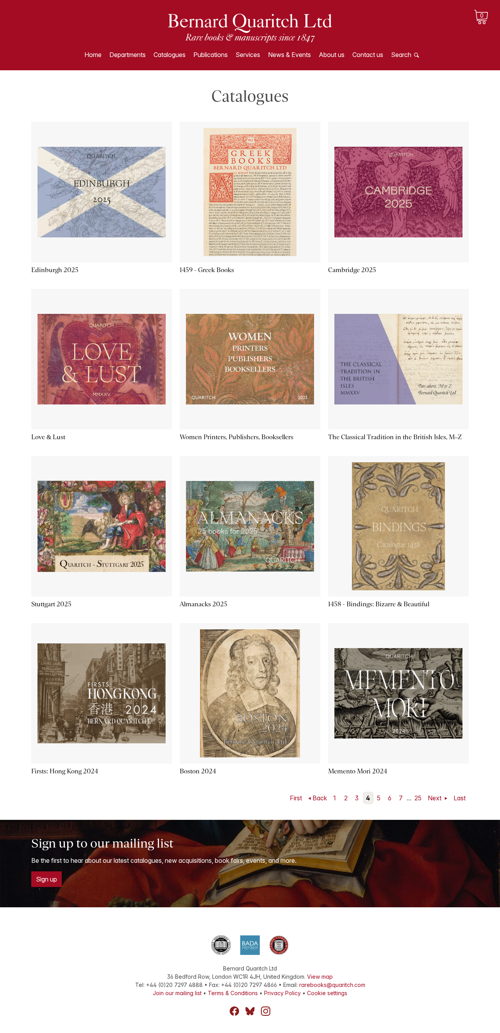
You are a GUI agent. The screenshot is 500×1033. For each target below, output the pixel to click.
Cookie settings (327, 993)
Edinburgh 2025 (55, 270)
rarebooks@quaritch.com (332, 984)
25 (417, 798)
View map (320, 976)
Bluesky (250, 1011)
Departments (127, 55)
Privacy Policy (282, 993)
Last (460, 798)
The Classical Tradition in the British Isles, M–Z (395, 437)
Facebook (234, 1011)
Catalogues (170, 55)
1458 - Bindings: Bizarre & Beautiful (378, 604)
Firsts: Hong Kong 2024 (64, 771)
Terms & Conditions (233, 993)
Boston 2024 (198, 771)
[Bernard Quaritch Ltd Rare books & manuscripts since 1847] (250, 27)
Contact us (367, 55)
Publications (210, 55)
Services (248, 55)
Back (319, 798)
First (296, 798)
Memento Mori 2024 (357, 771)
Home (93, 55)
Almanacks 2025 (203, 604)
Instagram (265, 1011)
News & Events (289, 55)
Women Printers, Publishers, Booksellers (236, 437)
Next (435, 798)
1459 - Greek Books (207, 270)
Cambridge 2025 (352, 270)
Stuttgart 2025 (51, 604)
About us (332, 55)
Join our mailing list (177, 993)
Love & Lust (48, 437)
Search (401, 55)
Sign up (46, 879)
